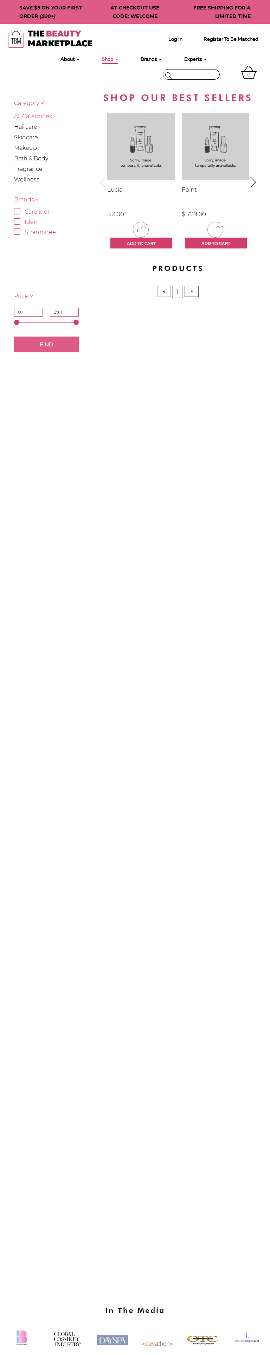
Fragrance (28, 169)
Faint (189, 189)
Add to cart (141, 244)
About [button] (68, 59)
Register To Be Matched (231, 39)
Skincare (26, 137)
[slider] (16, 322)
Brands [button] (149, 59)
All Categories (33, 116)
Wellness (26, 179)
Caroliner (37, 211)
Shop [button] (108, 59)
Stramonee (40, 232)
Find (46, 345)
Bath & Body (31, 158)
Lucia (115, 189)
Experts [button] (193, 59)
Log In (175, 39)
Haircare (25, 127)
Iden (31, 222)
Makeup (25, 148)
